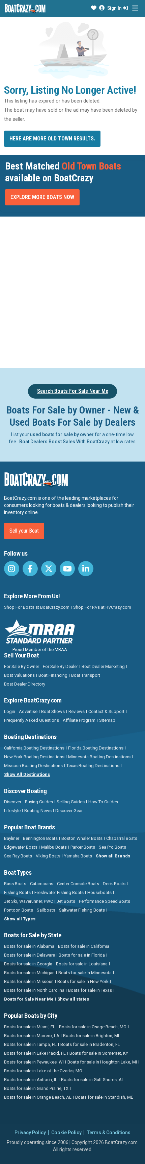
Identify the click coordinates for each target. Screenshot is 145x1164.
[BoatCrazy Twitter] (48, 568)
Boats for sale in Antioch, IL (30, 1079)
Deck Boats (114, 883)
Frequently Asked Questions (31, 720)
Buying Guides (39, 801)
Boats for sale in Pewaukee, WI (34, 1062)
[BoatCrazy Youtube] (67, 568)
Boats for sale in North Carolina (34, 990)
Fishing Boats (17, 892)
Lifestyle (12, 810)
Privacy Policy (30, 1132)
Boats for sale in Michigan (29, 972)
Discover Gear (69, 810)
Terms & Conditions (108, 1132)
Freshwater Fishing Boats (59, 892)
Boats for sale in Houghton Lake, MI (102, 1062)
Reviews (76, 711)
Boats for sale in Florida (82, 955)
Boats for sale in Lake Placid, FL (35, 1053)
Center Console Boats (78, 883)
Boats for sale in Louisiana (82, 963)
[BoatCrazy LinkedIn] (85, 568)
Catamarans (41, 883)
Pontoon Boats (18, 910)
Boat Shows (53, 711)
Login (9, 711)
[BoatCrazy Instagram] (11, 568)
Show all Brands (113, 855)
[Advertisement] (72, 291)
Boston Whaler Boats (82, 838)
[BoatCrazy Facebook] (30, 568)
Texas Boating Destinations (92, 765)
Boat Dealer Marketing (103, 666)
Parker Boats (82, 847)
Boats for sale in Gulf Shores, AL (92, 1079)
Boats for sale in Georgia (28, 963)
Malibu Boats (54, 847)
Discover (12, 801)
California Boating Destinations (34, 748)
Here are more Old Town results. (52, 138)
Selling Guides (71, 801)
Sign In (115, 8)
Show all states (73, 999)
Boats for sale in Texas (90, 990)
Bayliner (11, 838)
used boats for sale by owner (62, 434)
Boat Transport (85, 675)
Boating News (38, 810)
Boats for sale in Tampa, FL (30, 1044)
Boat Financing (52, 675)
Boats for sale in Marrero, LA (31, 1035)
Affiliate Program (79, 720)
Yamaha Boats (78, 855)
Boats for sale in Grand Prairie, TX (36, 1088)
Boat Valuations (19, 675)
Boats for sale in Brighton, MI (91, 1035)
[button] (93, 8)
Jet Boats (66, 901)
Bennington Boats (40, 838)
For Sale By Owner (21, 666)
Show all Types (19, 918)
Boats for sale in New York (83, 981)
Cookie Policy (66, 1132)
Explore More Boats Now (42, 197)
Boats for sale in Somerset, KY (98, 1053)
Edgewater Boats (20, 847)
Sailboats (46, 910)
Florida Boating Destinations (95, 748)
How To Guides (103, 801)
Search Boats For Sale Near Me (72, 391)
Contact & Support (106, 711)
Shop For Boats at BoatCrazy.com (36, 607)
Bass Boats (15, 883)
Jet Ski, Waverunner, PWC (28, 901)
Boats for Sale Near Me (29, 999)
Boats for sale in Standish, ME (104, 1097)
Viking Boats (48, 855)
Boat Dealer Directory (24, 684)
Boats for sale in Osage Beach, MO (92, 1026)
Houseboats (99, 892)
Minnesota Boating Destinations (99, 756)
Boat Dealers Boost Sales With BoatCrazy (64, 441)
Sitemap (107, 720)
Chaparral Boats (121, 838)
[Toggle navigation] (135, 8)
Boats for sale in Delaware (29, 955)
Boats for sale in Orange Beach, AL (37, 1097)
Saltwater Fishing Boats (82, 910)
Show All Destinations (27, 774)
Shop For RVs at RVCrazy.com (102, 607)
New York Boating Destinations (34, 756)
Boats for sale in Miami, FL (29, 1026)
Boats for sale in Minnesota (85, 972)
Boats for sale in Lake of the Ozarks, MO (43, 1070)
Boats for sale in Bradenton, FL (90, 1044)
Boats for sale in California (83, 946)
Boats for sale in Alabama (29, 946)
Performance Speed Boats (104, 901)
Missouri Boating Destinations (33, 765)
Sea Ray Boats (18, 855)
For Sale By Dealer (60, 666)
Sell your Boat (24, 531)
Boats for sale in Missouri (29, 981)
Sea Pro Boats (112, 847)
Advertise (28, 711)
